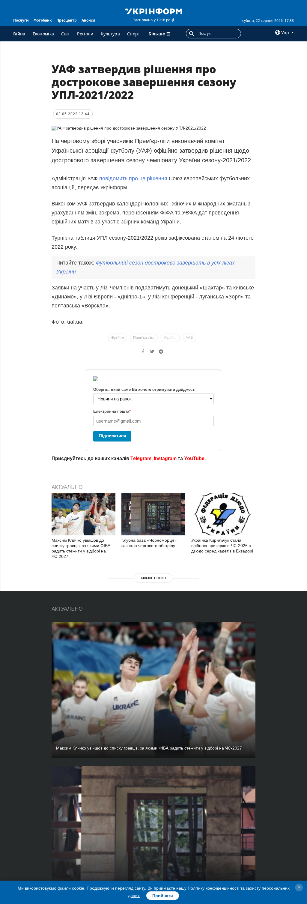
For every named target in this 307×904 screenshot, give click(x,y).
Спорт (133, 34)
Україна (170, 338)
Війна (19, 34)
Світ (65, 34)
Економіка (43, 34)
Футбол (117, 338)
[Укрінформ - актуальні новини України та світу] (153, 10)
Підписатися (112, 435)
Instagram (165, 458)
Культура (110, 34)
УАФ (189, 338)
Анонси (88, 20)
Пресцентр (66, 20)
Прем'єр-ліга (143, 338)
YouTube (194, 458)
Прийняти (162, 895)
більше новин (153, 578)
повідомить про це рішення (133, 178)
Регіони (85, 34)
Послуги (21, 20)
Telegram (140, 458)
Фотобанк (43, 20)
